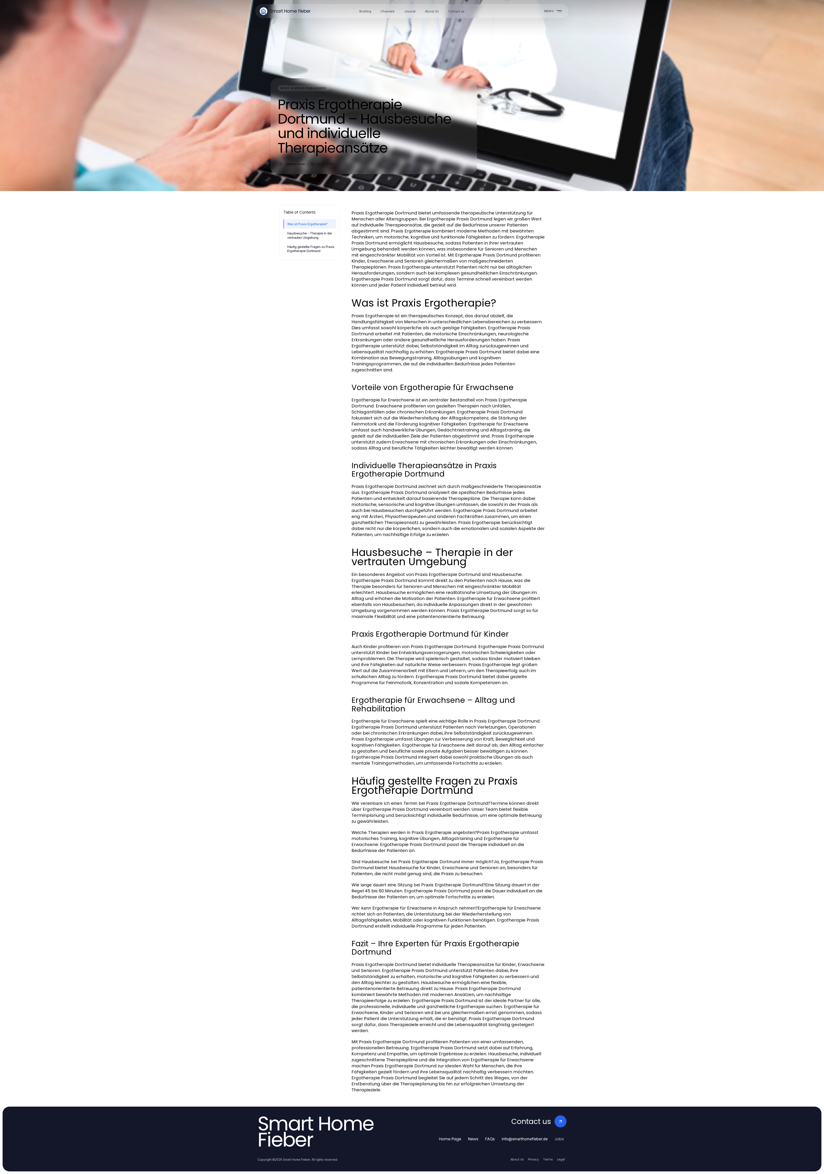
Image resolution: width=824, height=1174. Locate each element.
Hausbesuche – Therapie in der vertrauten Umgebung (309, 235)
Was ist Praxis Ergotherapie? (307, 224)
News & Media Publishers (303, 88)
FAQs (490, 1139)
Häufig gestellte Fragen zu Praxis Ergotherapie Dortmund (310, 249)
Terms (548, 1159)
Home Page (450, 1139)
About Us (517, 1159)
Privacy (533, 1159)
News (473, 1139)
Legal (561, 1159)
